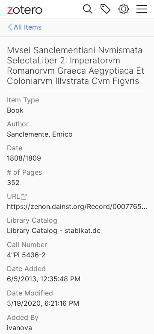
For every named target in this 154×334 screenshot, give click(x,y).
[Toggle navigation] (142, 9)
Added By (22, 317)
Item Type (23, 99)
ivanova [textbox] (19, 327)
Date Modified (30, 293)
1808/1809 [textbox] (24, 158)
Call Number (27, 244)
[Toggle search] (88, 9)
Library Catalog (32, 220)
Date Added (26, 268)
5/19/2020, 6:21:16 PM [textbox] (43, 303)
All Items (27, 27)
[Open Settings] (124, 9)
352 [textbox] (13, 182)
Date (14, 147)
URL (13, 196)
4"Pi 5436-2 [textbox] (26, 254)
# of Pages (24, 172)
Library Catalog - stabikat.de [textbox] (54, 230)
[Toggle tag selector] (106, 9)
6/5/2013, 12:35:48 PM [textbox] (43, 278)
